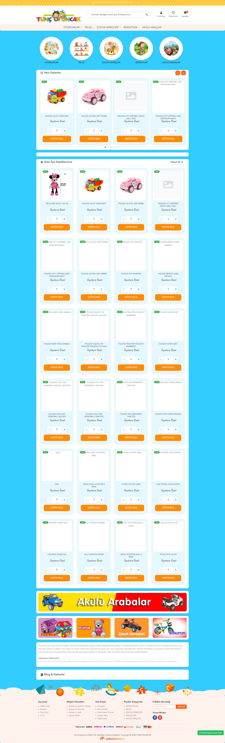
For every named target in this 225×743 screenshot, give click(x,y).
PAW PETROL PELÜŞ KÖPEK (168, 484)
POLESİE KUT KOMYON (131, 274)
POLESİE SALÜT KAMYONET (94, 204)
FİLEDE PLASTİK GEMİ (131, 484)
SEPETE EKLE (57, 139)
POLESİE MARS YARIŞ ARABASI (57, 344)
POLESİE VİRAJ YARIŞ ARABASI (168, 414)
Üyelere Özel (57, 121)
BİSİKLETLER (130, 27)
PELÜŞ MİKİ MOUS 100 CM (57, 204)
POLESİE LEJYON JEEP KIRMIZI (168, 116)
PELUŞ (88, 27)
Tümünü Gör (175, 162)
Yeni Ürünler (102, 709)
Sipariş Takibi (74, 715)
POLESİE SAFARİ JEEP (168, 344)
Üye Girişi (44, 712)
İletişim (43, 709)
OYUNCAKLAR (72, 27)
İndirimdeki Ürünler (105, 712)
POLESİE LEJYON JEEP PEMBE (57, 116)
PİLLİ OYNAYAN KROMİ (94, 554)
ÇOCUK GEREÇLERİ (107, 27)
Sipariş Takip (102, 715)
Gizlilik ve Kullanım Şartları (80, 706)
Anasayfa (101, 706)
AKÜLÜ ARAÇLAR (151, 27)
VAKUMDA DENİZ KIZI (56, 554)
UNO (57, 484)
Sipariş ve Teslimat (76, 709)
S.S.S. (42, 715)
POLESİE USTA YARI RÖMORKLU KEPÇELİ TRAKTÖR (57, 416)
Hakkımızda (45, 706)
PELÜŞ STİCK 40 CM (168, 554)
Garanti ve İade (75, 712)
